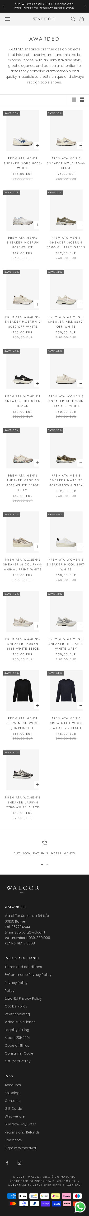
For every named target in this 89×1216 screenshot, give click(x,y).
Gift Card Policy (18, 1061)
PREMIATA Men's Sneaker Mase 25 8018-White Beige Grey (22, 482)
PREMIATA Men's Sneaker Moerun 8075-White (23, 243)
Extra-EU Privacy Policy (23, 998)
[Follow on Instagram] (19, 1162)
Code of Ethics (17, 1045)
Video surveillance (20, 1022)
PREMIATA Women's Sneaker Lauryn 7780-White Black (23, 802)
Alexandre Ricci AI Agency (57, 1185)
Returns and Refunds (22, 1132)
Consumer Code (19, 1053)
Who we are (15, 1116)
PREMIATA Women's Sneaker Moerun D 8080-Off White (23, 322)
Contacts (13, 1100)
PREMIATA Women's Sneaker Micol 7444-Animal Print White (22, 565)
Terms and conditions (23, 966)
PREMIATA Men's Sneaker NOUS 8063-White (23, 163)
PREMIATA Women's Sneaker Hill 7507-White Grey (66, 644)
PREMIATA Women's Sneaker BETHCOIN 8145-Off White (66, 401)
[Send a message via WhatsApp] (80, 1207)
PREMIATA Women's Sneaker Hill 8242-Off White (66, 322)
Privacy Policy (16, 982)
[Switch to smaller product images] (82, 100)
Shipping (12, 1092)
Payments (13, 1140)
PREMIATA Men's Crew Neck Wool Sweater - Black (66, 723)
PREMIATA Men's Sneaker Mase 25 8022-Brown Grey (66, 480)
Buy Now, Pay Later (20, 1124)
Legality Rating (17, 1029)
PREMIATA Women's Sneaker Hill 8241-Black (23, 401)
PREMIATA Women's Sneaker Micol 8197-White (66, 565)
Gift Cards (13, 1108)
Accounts (13, 1085)
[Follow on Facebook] (7, 1162)
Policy (9, 990)
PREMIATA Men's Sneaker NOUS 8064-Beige (66, 163)
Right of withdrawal (21, 1148)
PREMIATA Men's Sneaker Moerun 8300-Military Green (66, 243)
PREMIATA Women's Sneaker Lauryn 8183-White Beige (23, 644)
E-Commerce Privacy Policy (28, 974)
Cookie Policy (16, 1006)
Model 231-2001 (17, 1037)
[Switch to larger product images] (74, 100)
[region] (44, 848)
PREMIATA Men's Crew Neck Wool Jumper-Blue (22, 723)
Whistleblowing (17, 1014)
